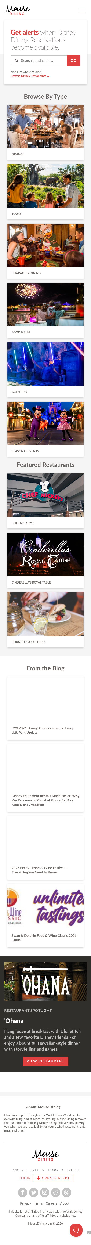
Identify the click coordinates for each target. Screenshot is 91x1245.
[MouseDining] (17, 10)
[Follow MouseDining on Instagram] (44, 1192)
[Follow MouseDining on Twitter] (33, 1192)
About (64, 1203)
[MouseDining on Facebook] (22, 1192)
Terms (38, 1203)
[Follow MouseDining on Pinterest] (66, 1192)
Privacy (25, 1203)
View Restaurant (46, 1061)
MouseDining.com (40, 1223)
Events (37, 1170)
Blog (53, 1170)
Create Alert (55, 1178)
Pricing (19, 1170)
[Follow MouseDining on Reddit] (55, 1192)
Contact (70, 1170)
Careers (51, 1203)
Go (74, 60)
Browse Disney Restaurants (29, 76)
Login (25, 1178)
